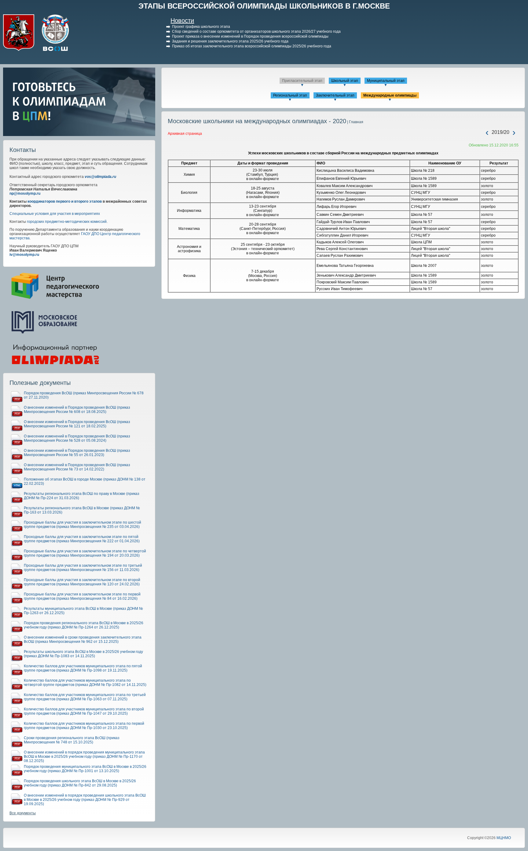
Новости (182, 20)
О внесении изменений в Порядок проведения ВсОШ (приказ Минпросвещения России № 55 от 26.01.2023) (77, 452)
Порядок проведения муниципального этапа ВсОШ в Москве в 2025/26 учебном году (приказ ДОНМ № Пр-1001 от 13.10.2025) (85, 768)
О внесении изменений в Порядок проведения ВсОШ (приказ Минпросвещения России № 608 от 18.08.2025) (77, 409)
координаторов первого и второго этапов (65, 201)
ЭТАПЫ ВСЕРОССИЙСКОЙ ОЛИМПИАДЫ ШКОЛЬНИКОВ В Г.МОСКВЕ (264, 6)
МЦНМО (504, 838)
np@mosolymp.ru (24, 193)
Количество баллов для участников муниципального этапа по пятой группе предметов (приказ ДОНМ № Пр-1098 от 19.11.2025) (83, 668)
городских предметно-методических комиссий (67, 221)
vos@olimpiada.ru (100, 177)
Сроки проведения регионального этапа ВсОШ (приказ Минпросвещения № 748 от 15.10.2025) (71, 740)
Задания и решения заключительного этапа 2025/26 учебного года (230, 41)
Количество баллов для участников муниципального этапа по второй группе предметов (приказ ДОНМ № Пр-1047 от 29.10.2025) (84, 711)
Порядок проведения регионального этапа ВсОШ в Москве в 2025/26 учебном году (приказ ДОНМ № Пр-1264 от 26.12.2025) (83, 625)
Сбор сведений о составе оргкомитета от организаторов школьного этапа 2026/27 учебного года (256, 31)
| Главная (354, 122)
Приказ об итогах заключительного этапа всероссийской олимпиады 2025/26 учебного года (251, 46)
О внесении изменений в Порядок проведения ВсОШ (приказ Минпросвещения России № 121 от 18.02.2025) (77, 424)
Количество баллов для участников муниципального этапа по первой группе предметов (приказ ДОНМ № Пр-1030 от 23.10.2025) (84, 725)
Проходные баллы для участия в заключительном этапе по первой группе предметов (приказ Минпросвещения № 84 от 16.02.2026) (82, 596)
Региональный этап (290, 95)
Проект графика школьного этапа (201, 26)
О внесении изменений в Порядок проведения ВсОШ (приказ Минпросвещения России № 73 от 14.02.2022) (77, 467)
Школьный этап (344, 81)
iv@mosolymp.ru (24, 254)
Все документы (22, 813)
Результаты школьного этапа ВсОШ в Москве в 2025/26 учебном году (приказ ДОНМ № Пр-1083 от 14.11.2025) (83, 654)
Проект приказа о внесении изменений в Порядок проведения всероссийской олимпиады (250, 36)
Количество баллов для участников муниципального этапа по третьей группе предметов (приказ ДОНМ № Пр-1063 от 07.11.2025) (85, 697)
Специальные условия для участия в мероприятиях (54, 214)
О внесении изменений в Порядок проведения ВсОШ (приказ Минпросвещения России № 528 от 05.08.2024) (77, 438)
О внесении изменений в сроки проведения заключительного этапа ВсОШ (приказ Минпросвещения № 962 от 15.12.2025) (82, 639)
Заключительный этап (335, 95)
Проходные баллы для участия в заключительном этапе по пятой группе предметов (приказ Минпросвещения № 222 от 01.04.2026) (82, 539)
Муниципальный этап (386, 81)
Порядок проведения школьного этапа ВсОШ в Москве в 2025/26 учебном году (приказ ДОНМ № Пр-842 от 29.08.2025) (80, 783)
